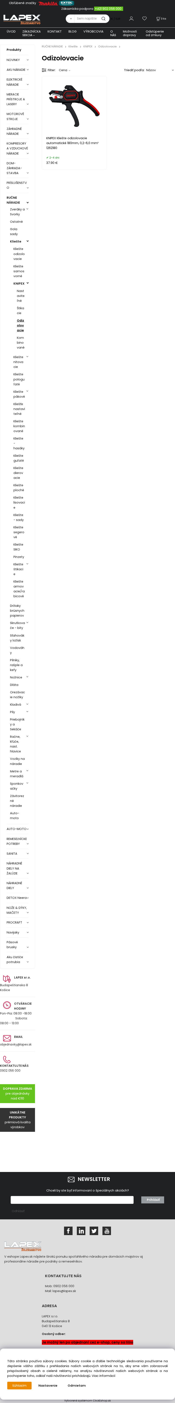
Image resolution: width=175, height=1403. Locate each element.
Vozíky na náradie (17, 761)
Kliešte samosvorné (18, 271)
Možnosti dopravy (130, 33)
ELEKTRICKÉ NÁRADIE (14, 82)
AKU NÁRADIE (16, 70)
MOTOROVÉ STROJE (15, 116)
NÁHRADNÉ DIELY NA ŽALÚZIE (14, 868)
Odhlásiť (18, 1211)
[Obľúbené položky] (144, 18)
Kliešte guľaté (18, 458)
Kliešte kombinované (19, 426)
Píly (12, 712)
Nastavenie (47, 1385)
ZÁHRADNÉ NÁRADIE (14, 131)
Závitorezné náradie (17, 801)
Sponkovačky (16, 786)
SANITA (12, 853)
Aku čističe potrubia (15, 959)
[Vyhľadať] (70, 18)
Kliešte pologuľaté (19, 379)
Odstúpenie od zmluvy (155, 33)
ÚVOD (11, 31)
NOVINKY (13, 60)
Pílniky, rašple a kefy (16, 665)
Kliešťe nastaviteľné (19, 409)
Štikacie (20, 310)
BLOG (73, 31)
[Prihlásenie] (131, 18)
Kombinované (21, 343)
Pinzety (18, 557)
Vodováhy (17, 650)
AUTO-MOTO (16, 829)
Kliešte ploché (18, 487)
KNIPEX (19, 283)
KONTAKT (55, 31)
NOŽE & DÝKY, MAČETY (17, 910)
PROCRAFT (14, 922)
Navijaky (13, 932)
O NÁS (113, 33)
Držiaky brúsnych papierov (17, 611)
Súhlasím (19, 1385)
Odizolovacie (20, 325)
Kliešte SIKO (18, 547)
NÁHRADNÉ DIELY (14, 885)
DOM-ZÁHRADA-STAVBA (14, 168)
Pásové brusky (12, 944)
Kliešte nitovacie (18, 362)
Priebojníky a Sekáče (17, 724)
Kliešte (15, 241)
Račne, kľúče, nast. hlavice (15, 744)
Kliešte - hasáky (19, 443)
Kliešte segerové (18, 532)
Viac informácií (103, 1376)
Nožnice (16, 677)
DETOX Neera (17, 898)
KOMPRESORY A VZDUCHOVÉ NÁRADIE (17, 148)
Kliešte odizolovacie (19, 254)
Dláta (14, 685)
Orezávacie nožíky (17, 694)
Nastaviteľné (21, 296)
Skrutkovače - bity (17, 625)
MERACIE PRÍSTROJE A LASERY (16, 99)
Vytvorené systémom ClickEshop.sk (87, 1400)
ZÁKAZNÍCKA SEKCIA (31, 33)
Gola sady (14, 231)
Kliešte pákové (19, 394)
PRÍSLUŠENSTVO (17, 185)
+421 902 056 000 (108, 9)
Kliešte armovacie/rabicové (19, 588)
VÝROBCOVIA (93, 31)
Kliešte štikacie (18, 569)
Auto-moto (14, 815)
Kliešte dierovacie (18, 473)
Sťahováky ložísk (17, 638)
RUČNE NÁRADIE (13, 200)
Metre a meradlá (16, 773)
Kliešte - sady (18, 517)
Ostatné (16, 222)
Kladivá (15, 704)
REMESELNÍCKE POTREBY (17, 841)
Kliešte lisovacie (19, 502)
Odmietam (77, 1385)
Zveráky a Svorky (17, 211)
